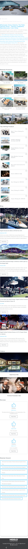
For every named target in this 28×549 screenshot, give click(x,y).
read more (4, 241)
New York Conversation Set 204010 (18, 165)
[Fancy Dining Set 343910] (26, 187)
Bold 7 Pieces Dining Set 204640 (17, 132)
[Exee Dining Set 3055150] (26, 179)
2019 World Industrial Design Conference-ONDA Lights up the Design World (13, 262)
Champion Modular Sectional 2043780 (16, 140)
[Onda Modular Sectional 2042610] (26, 154)
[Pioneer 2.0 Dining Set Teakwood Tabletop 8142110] (12, 98)
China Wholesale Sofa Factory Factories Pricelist (11, 498)
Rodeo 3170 (21, 95)
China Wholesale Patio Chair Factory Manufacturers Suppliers (14, 467)
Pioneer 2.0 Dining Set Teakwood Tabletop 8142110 (7, 108)
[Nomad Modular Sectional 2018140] (26, 146)
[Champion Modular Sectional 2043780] (26, 137)
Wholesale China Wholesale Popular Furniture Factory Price (13, 486)
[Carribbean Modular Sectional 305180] (26, 98)
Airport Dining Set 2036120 (18, 198)
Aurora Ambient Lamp (16, 173)
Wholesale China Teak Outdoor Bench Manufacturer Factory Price (13, 477)
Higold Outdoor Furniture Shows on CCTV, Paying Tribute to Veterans (13, 333)
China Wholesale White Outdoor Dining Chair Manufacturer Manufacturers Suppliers (13, 482)
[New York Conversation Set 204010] (26, 162)
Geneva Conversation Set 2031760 (7, 82)
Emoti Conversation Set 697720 (7, 95)
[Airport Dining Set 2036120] (26, 196)
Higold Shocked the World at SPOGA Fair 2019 (11, 230)
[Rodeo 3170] (26, 85)
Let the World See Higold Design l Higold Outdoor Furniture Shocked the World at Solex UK (14, 300)
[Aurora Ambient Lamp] (26, 171)
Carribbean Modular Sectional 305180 (21, 108)
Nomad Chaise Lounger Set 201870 (20, 82)
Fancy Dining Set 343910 (17, 190)
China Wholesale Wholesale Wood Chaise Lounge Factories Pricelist (13, 491)
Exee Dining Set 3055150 (17, 182)
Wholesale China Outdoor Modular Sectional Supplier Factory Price (14, 463)
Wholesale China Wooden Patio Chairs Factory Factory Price (13, 495)
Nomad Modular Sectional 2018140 (17, 149)
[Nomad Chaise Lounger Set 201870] (26, 72)
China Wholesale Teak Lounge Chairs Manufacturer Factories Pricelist (13, 471)
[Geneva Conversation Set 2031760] (12, 72)
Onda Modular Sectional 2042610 (17, 157)
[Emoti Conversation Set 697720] (12, 85)
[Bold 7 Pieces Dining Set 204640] (26, 129)
